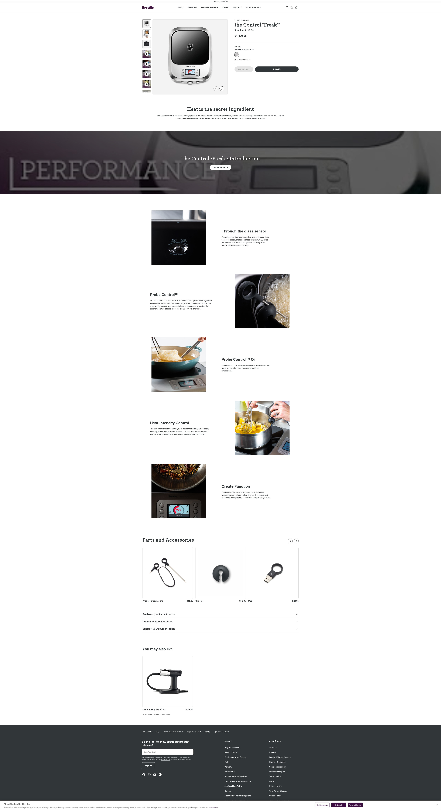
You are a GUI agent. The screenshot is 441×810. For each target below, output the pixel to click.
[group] (146, 23)
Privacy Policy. (165, 759)
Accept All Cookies (355, 805)
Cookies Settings (322, 805)
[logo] (148, 7)
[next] (221, 88)
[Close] (437, 804)
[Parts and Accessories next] (296, 541)
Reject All (338, 805)
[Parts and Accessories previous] (290, 541)
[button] (192, 7)
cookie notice (214, 808)
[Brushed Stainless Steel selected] (237, 54)
